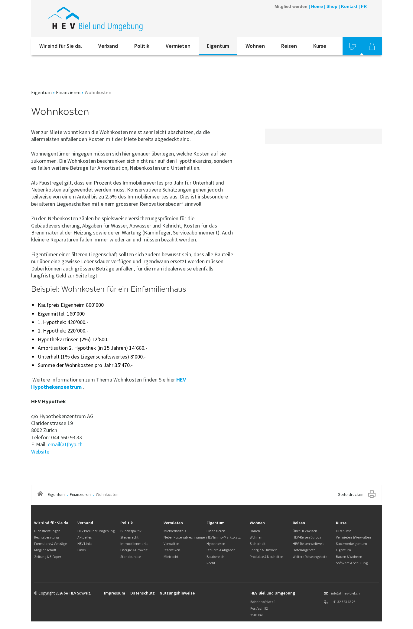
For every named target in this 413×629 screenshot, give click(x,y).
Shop (332, 6)
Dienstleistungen (47, 531)
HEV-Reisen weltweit (308, 543)
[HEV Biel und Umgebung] (112, 19)
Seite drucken (350, 494)
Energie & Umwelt (134, 550)
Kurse (319, 45)
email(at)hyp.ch (65, 444)
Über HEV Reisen (305, 531)
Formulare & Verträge (50, 543)
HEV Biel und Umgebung (96, 531)
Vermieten (178, 45)
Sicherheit (257, 543)
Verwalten (171, 543)
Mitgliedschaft (45, 550)
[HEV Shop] (352, 46)
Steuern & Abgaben (221, 550)
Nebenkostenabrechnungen (185, 537)
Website (40, 451)
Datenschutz (142, 593)
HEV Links (84, 543)
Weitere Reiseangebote (310, 556)
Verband (108, 45)
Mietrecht (171, 556)
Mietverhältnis (175, 531)
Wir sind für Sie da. (60, 45)
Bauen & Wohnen (349, 556)
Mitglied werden (291, 6)
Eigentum (218, 45)
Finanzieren (68, 92)
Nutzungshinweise (177, 593)
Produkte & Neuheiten (266, 556)
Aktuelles (84, 537)
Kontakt (349, 6)
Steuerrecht (129, 537)
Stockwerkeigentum (351, 543)
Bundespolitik (130, 531)
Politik (141, 45)
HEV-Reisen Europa (307, 537)
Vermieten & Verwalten (353, 537)
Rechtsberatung (46, 537)
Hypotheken (216, 543)
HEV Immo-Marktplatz (224, 537)
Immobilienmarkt (134, 543)
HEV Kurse (343, 531)
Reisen (289, 45)
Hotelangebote (304, 550)
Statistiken (172, 550)
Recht (211, 563)
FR (364, 6)
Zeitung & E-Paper (47, 556)
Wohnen (255, 45)
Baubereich (215, 556)
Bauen (255, 531)
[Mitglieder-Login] (372, 46)
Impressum (114, 593)
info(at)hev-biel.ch (345, 593)
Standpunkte (130, 556)
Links (81, 550)
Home (317, 6)
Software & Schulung (352, 563)
